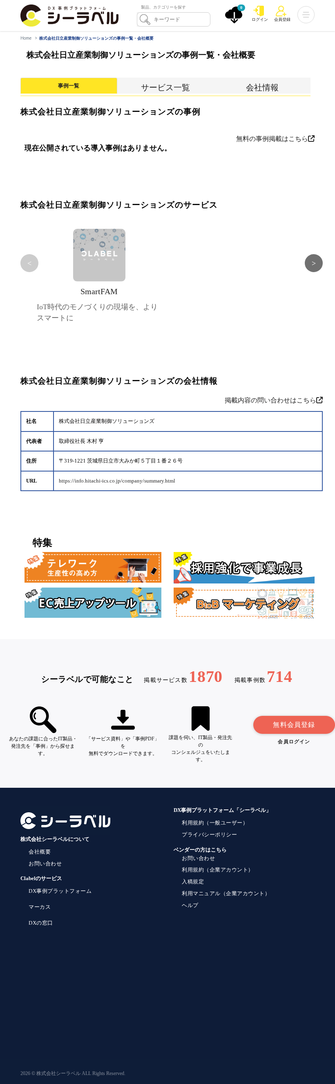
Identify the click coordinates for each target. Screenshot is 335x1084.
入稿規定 (193, 881)
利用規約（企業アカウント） (218, 870)
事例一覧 (68, 86)
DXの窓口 (41, 923)
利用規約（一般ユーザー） (215, 823)
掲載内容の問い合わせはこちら (270, 400)
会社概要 (40, 852)
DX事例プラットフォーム (60, 891)
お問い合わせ (45, 863)
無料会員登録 (294, 724)
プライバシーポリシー (209, 834)
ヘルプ (190, 905)
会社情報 (262, 87)
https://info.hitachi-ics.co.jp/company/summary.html (117, 481)
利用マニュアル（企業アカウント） (226, 893)
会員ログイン (294, 741)
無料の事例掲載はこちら (272, 138)
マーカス (40, 907)
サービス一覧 (165, 87)
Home (25, 38)
